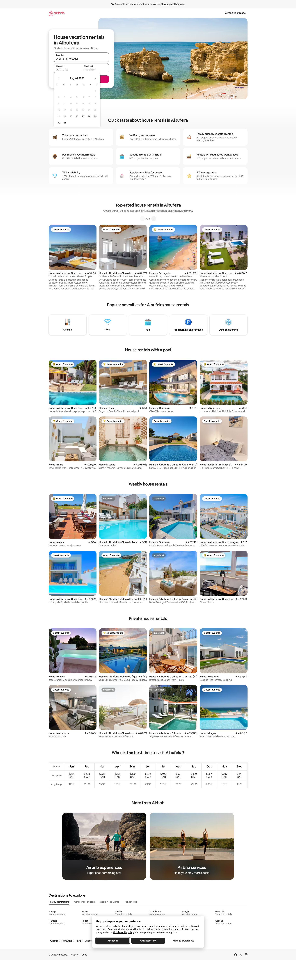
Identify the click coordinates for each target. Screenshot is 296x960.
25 (71, 116)
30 (58, 122)
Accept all (113, 940)
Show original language (173, 4)
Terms (84, 954)
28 (89, 116)
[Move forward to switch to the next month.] (95, 78)
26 (77, 116)
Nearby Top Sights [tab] (109, 901)
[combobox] (81, 58)
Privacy (74, 954)
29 (95, 116)
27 (83, 116)
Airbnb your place (235, 13)
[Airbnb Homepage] (56, 13)
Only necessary (148, 940)
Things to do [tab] (130, 901)
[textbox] (67, 69)
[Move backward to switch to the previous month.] (59, 78)
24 (65, 116)
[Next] (153, 218)
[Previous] (142, 218)
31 (65, 122)
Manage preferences (183, 940)
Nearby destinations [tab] (59, 901)
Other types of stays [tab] (84, 901)
